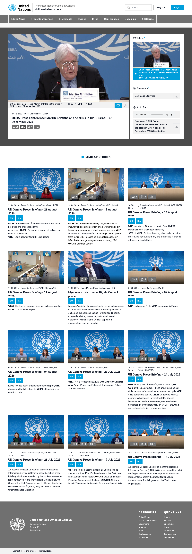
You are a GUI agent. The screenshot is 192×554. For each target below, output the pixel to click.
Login (177, 7)
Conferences (111, 19)
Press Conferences (42, 19)
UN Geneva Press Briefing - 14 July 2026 (154, 457)
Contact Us (169, 531)
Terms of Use (170, 534)
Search (167, 520)
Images (82, 19)
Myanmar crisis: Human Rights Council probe (93, 294)
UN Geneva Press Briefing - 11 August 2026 (32, 294)
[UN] (19, 7)
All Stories (148, 19)
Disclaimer (169, 537)
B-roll (95, 19)
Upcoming (130, 19)
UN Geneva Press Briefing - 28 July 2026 (94, 371)
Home (167, 517)
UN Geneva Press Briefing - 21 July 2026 (34, 459)
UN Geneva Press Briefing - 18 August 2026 (92, 211)
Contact (16, 551)
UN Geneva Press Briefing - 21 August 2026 (32, 211)
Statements (65, 19)
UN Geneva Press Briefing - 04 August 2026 (32, 373)
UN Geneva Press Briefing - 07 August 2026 (152, 294)
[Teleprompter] (118, 105)
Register (161, 7)
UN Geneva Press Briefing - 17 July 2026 (94, 459)
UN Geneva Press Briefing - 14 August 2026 (152, 214)
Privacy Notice (45, 551)
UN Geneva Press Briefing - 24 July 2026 (154, 374)
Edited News (18, 19)
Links (166, 527)
